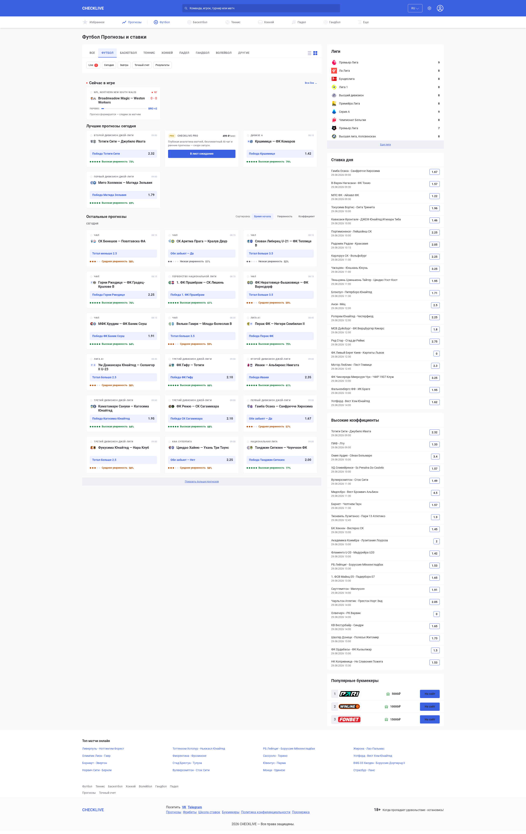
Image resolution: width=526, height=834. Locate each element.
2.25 (434, 232)
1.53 (434, 565)
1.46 (434, 220)
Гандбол (161, 786)
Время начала (262, 216)
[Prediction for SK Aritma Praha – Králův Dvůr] (202, 248)
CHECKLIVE (93, 8)
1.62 (434, 402)
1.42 (434, 553)
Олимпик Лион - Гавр (96, 755)
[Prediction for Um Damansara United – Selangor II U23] (123, 372)
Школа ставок (209, 812)
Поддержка (301, 812)
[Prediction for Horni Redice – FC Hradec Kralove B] (123, 289)
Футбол (87, 786)
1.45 (434, 529)
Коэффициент (307, 216)
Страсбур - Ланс (364, 770)
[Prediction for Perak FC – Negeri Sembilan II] (280, 331)
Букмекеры (230, 812)
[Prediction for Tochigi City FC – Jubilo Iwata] (123, 148)
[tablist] (192, 53)
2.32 (434, 432)
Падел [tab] (184, 52)
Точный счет (142, 65)
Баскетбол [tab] (128, 52)
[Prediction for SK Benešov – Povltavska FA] (123, 248)
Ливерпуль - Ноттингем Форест (103, 748)
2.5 (435, 305)
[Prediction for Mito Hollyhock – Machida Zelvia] (123, 189)
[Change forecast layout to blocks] (315, 53)
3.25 (434, 268)
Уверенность (284, 216)
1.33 (434, 444)
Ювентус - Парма (274, 763)
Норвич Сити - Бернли (97, 770)
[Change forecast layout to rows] (309, 53)
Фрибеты (190, 812)
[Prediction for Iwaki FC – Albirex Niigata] (280, 372)
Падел (174, 786)
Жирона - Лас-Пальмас (368, 748)
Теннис (100, 786)
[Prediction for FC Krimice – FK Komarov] (280, 148)
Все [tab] (92, 52)
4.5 (435, 493)
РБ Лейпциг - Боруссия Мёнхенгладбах (289, 748)
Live (93, 65)
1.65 (434, 577)
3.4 (435, 456)
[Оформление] (429, 8)
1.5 (435, 650)
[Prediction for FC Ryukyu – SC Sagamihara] (202, 413)
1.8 (435, 329)
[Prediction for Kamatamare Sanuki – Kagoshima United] (123, 413)
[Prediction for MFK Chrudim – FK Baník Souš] (123, 331)
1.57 (434, 184)
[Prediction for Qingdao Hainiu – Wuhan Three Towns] (202, 454)
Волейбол (145, 786)
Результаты (163, 65)
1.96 (434, 208)
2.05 (434, 244)
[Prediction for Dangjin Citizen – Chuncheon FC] (280, 454)
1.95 (434, 281)
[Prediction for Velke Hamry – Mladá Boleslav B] (202, 331)
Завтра (124, 65)
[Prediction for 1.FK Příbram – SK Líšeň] (202, 289)
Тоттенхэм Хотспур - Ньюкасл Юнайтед (199, 748)
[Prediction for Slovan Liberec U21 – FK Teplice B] (280, 248)
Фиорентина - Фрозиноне (189, 755)
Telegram (195, 807)
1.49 (434, 480)
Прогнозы (89, 792)
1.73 (434, 638)
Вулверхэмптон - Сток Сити (191, 770)
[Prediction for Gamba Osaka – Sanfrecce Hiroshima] (280, 413)
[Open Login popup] (440, 8)
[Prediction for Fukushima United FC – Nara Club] (123, 454)
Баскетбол (115, 786)
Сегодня (109, 65)
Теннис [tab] (149, 52)
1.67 (434, 172)
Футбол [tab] (107, 52)
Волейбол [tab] (224, 52)
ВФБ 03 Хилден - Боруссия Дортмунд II (379, 763)
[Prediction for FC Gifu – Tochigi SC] (202, 372)
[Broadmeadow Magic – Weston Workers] (123, 103)
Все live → (311, 82)
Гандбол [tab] (202, 52)
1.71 (434, 293)
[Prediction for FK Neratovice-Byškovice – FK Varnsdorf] (280, 289)
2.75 (434, 341)
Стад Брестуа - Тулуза (187, 763)
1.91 (434, 589)
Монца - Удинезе (274, 770)
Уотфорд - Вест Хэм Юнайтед (372, 755)
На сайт (430, 693)
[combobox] (415, 8)
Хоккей (131, 786)
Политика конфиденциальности (265, 812)
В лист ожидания (201, 153)
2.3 (435, 365)
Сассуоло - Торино (275, 755)
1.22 (434, 196)
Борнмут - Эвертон (94, 763)
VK (184, 807)
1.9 (435, 517)
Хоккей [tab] (167, 52)
